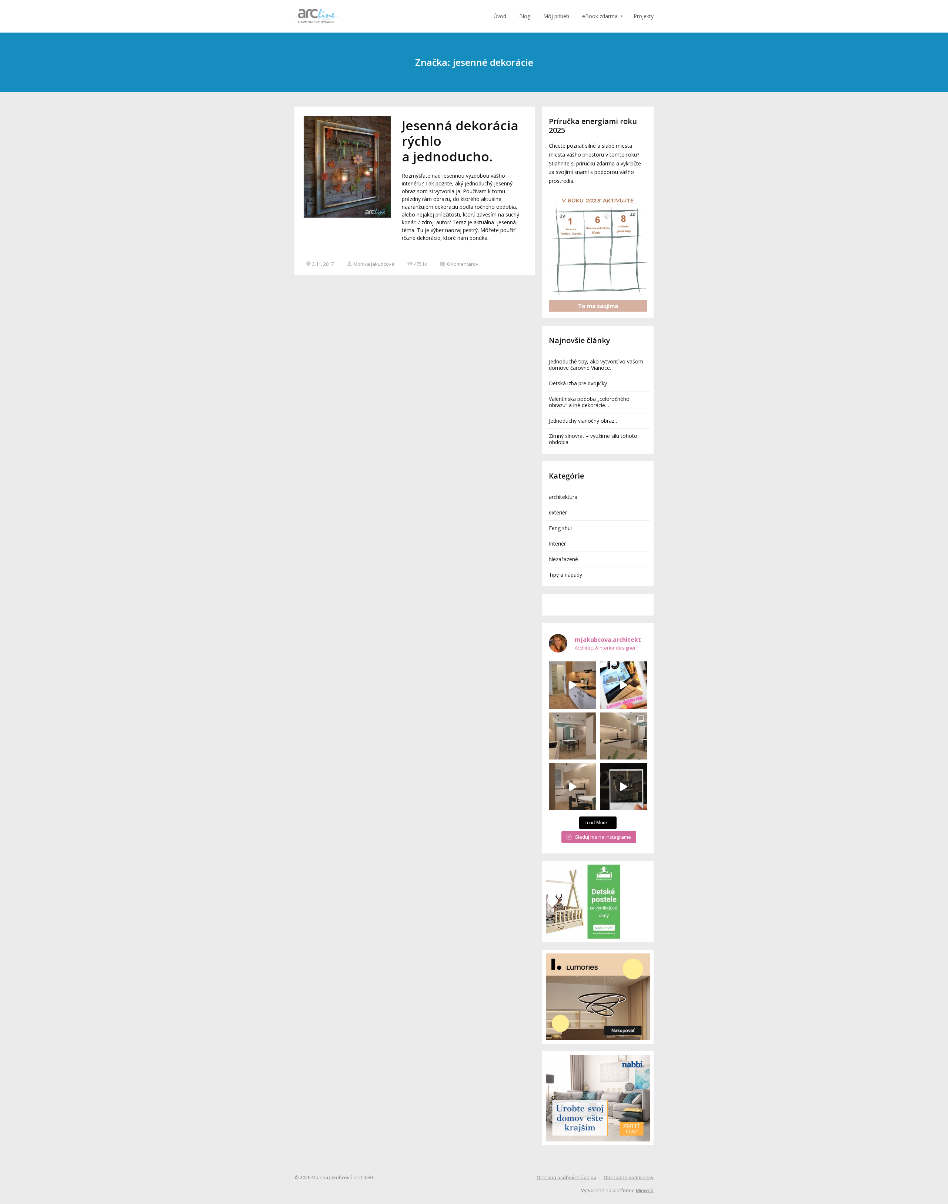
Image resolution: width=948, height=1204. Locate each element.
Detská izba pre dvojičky (578, 383)
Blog (524, 16)
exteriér (558, 512)
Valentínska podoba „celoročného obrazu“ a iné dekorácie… (589, 402)
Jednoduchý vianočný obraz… (583, 420)
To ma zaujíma (598, 305)
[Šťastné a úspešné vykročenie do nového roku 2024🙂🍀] (623, 786)
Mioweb (645, 1190)
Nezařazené (563, 559)
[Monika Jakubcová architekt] (316, 16)
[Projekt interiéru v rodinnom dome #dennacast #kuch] (572, 786)
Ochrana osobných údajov (566, 1177)
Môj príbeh (556, 16)
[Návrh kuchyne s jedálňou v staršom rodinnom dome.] (623, 735)
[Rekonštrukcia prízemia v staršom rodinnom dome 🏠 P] (572, 735)
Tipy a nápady (565, 574)
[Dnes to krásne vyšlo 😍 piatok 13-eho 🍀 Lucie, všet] (623, 684)
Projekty (644, 16)
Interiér (557, 543)
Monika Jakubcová (373, 264)
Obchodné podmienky (629, 1177)
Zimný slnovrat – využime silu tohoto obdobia (593, 439)
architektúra (563, 496)
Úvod (500, 16)
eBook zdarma (600, 16)
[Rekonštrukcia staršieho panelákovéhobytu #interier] (572, 684)
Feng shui (560, 527)
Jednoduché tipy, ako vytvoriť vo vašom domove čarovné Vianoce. (596, 364)
